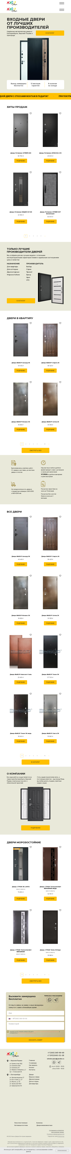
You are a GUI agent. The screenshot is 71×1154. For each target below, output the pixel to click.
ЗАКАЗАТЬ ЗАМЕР (35, 1040)
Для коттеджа (12, 269)
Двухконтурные (13, 272)
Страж (28, 269)
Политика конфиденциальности (55, 1134)
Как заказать (33, 1065)
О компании (33, 1063)
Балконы (39, 1123)
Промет (29, 272)
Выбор (29, 267)
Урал (28, 277)
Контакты (32, 1069)
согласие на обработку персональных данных (46, 1031)
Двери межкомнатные (44, 1125)
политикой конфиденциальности (27, 1033)
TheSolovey (61, 1136)
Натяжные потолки (21, 1125)
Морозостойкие (13, 275)
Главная (32, 1060)
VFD (27, 280)
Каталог (31, 1067)
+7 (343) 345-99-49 (56, 1053)
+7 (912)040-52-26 (55, 1055)
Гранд (28, 275)
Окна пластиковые (20, 1123)
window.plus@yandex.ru (55, 1059)
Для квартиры (12, 267)
